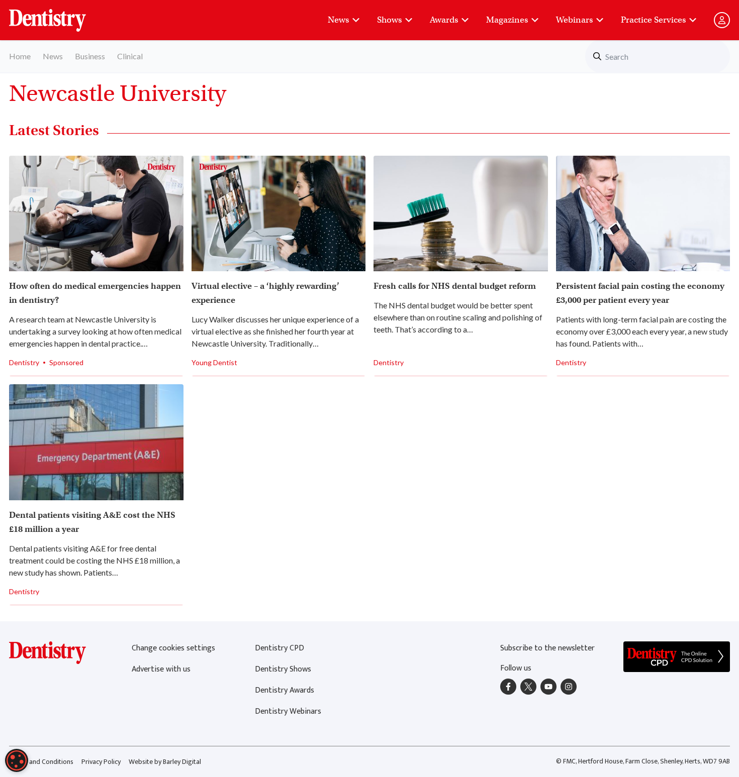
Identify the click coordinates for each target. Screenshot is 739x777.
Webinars (574, 20)
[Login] (722, 20)
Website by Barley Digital (165, 761)
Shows (389, 20)
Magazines (507, 20)
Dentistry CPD (279, 648)
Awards (444, 20)
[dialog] (16, 760)
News (338, 20)
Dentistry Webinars (288, 711)
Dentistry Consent (59, 15)
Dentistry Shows (283, 669)
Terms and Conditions (41, 761)
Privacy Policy (101, 761)
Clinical (130, 56)
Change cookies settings (173, 648)
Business (90, 56)
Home (20, 56)
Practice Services (653, 20)
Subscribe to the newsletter (547, 648)
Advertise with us (161, 669)
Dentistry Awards (284, 690)
